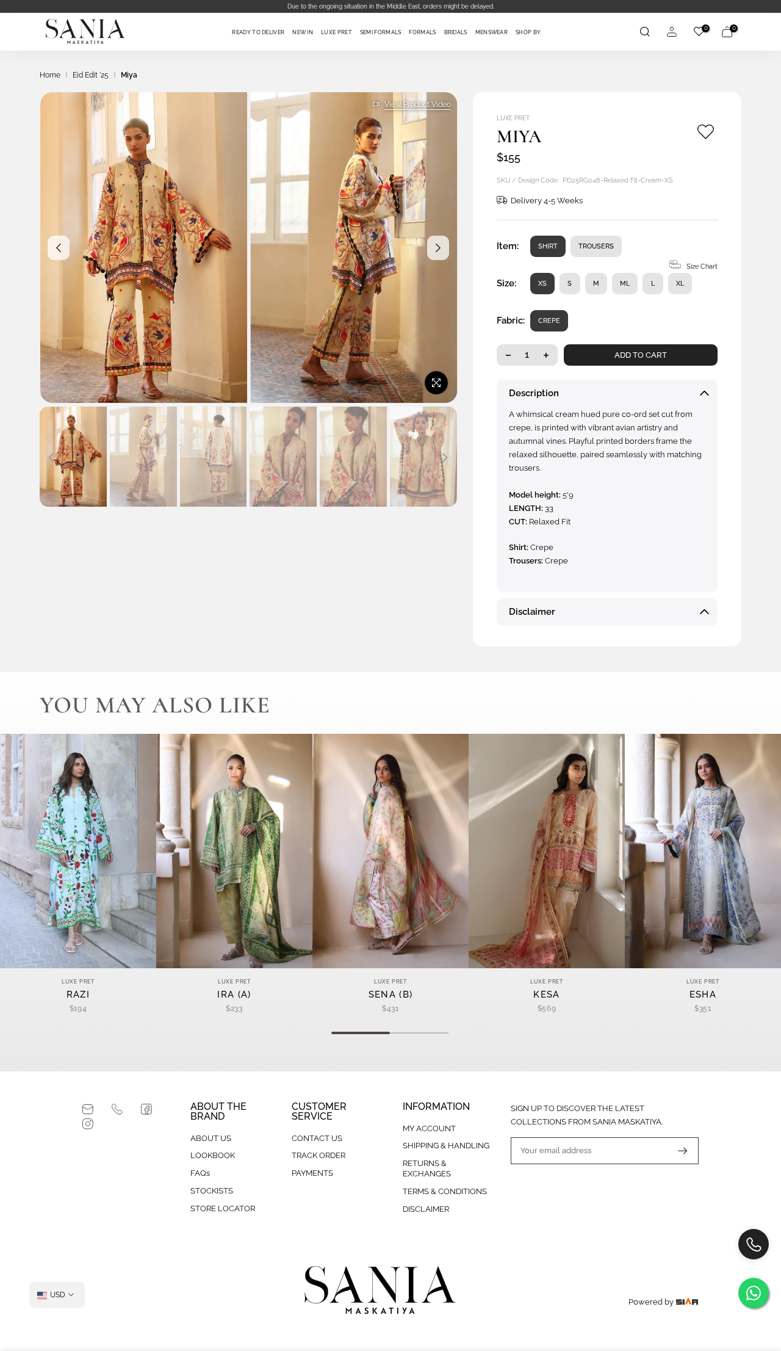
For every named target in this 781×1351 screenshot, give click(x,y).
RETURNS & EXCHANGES (427, 1168)
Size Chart (702, 266)
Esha (702, 994)
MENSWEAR (491, 32)
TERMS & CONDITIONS (445, 1191)
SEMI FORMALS (380, 32)
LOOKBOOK (212, 1155)
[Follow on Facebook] (146, 1109)
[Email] (87, 1109)
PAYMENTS (312, 1173)
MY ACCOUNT (429, 1128)
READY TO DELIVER (258, 32)
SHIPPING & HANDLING (446, 1145)
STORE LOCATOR (222, 1208)
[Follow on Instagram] (87, 1124)
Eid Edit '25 (91, 75)
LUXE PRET (336, 32)
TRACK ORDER (318, 1155)
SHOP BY (528, 32)
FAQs (200, 1173)
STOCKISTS (211, 1190)
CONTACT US (317, 1138)
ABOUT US (210, 1138)
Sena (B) (390, 994)
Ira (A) (234, 994)
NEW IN (302, 32)
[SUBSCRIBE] (676, 1151)
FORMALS (422, 32)
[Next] (438, 248)
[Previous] (59, 248)
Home (50, 75)
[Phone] (117, 1109)
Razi (78, 994)
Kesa (546, 994)
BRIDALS (455, 32)
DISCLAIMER (426, 1209)
